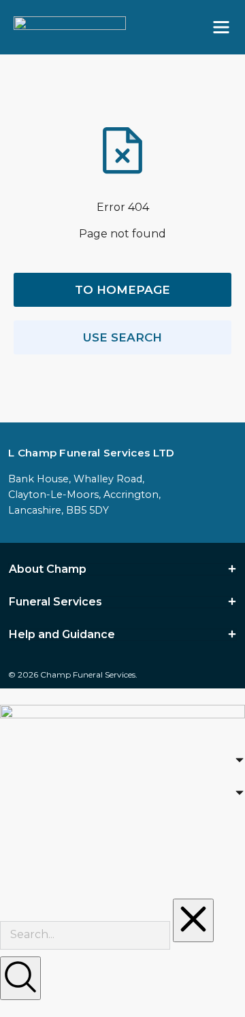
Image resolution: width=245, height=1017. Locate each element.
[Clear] (193, 920)
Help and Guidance (62, 634)
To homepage (122, 290)
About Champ (47, 569)
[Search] (20, 978)
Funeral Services (55, 602)
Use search (122, 337)
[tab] (122, 569)
